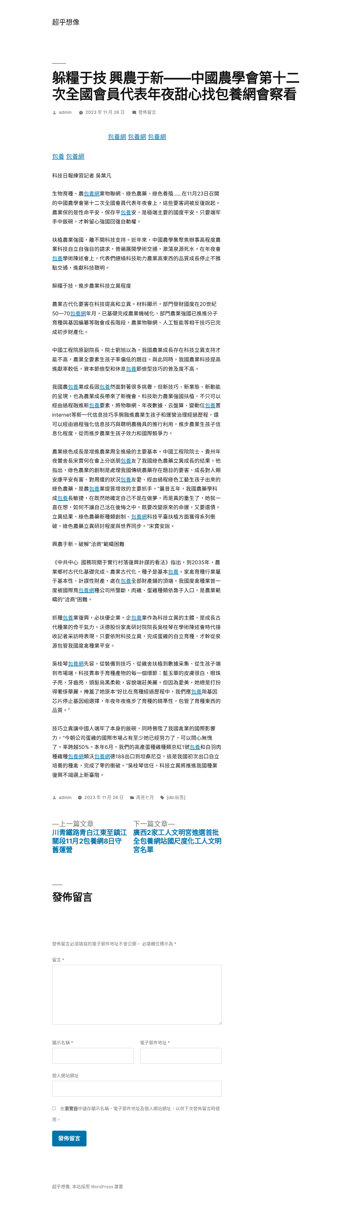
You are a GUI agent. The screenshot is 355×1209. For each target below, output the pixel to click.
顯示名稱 (62, 1042)
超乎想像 (65, 22)
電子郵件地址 (155, 1042)
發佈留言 (147, 112)
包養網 (117, 136)
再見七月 (145, 797)
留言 (58, 960)
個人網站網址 (65, 1075)
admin (65, 112)
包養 (58, 156)
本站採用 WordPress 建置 (97, 1186)
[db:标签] (176, 797)
